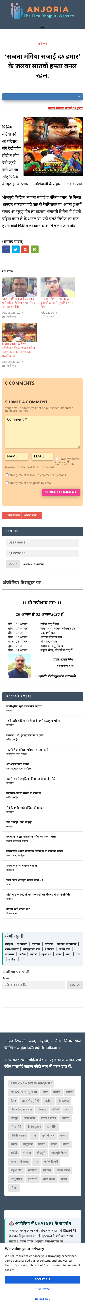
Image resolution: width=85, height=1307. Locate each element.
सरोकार (24, 754)
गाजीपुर (48, 1101)
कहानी (9, 841)
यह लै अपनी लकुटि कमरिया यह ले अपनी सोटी (30, 779)
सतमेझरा (10, 710)
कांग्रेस (69, 1092)
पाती (34, 1136)
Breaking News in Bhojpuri (31, 1084)
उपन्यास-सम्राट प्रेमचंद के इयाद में (23, 793)
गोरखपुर (42, 1110)
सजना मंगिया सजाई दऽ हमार (65, 109)
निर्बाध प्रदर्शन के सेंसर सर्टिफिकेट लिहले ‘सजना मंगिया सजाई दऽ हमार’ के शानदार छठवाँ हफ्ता (19, 350)
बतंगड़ (14, 1144)
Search (6, 979)
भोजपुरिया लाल (13, 754)
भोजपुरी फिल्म (59, 1153)
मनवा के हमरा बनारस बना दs (22, 866)
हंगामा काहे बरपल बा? (18, 909)
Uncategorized (14, 768)
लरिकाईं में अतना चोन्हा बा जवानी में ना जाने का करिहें (34, 851)
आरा (45, 1092)
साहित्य (16, 739)
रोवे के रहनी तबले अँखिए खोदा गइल (25, 808)
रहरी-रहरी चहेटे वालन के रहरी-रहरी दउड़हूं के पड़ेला (33, 721)
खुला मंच (47, 955)
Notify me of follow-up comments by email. (38, 475)
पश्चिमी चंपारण (18, 1136)
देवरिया (65, 1118)
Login (13, 564)
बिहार (54, 1144)
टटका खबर (29, 1118)
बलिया (41, 1144)
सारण (64, 1179)
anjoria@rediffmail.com (38, 1048)
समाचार (9, 899)
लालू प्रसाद (16, 1179)
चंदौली (55, 1110)
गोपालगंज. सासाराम (21, 1110)
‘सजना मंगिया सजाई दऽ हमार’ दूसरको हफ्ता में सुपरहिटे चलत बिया (57, 303)
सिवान (14, 1188)
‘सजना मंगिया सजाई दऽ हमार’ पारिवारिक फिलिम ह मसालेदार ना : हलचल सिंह (18, 303)
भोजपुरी (41, 1153)
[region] (42, 1275)
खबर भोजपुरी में (30, 1101)
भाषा (14, 855)
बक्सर (63, 1136)
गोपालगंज (63, 1101)
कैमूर (13, 1101)
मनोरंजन (42, 44)
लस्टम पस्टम (63, 1170)
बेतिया (66, 1144)
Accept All (43, 1280)
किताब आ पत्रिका (67, 944)
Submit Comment (60, 492)
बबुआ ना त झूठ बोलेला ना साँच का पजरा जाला (31, 837)
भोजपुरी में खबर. (20, 1162)
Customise (42, 1289)
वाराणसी (32, 1179)
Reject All (42, 1299)
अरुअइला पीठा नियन (17, 764)
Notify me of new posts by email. (31, 483)
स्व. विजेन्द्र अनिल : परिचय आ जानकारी (27, 750)
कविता (9, 739)
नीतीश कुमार (34, 1127)
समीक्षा (12, 960)
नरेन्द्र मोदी (16, 1127)
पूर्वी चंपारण (48, 1136)
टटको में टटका (48, 1118)
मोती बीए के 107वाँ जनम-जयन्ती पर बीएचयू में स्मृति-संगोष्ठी (38, 895)
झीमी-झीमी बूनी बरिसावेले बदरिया (24, 706)
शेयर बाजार (49, 1179)
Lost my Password (33, 564)
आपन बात (64, 949)
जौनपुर (14, 1118)
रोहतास (47, 1170)
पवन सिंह (51, 1127)
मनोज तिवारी (51, 1162)
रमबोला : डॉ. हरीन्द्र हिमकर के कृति (24, 735)
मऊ (36, 1162)
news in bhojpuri (24, 1092)
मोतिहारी (32, 1170)
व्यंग (78, 955)
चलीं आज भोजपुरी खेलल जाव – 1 (24, 880)
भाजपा (27, 1153)
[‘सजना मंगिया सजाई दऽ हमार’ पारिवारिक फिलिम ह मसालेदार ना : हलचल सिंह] (19, 287)
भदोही (14, 1153)
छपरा (67, 1110)
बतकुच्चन (28, 1144)
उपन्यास (9, 955)
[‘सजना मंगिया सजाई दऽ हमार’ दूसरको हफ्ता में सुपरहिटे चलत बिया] (58, 287)
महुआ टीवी (16, 1170)
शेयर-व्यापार (11, 913)
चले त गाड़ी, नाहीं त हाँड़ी (19, 822)
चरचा (8, 855)
